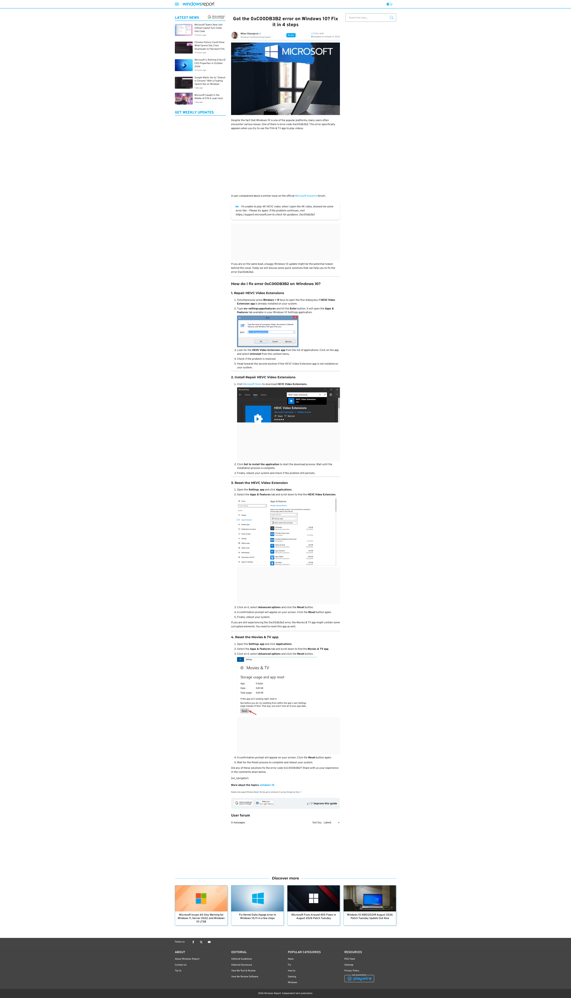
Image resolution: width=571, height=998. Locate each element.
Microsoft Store (252, 384)
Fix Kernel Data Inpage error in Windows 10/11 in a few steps (257, 916)
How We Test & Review (243, 970)
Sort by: (317, 822)
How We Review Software (244, 976)
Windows (292, 982)
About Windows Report (187, 959)
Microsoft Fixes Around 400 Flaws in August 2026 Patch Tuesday (313, 916)
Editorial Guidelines (241, 959)
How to (291, 970)
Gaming (292, 976)
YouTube (209, 942)
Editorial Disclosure (241, 964)
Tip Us (178, 970)
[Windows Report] (198, 4)
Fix (289, 964)
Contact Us (181, 964)
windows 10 (267, 785)
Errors (291, 35)
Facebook (193, 942)
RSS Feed (349, 959)
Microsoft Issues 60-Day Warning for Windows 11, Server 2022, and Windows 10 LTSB (201, 918)
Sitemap (348, 964)
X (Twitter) (201, 942)
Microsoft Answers (306, 196)
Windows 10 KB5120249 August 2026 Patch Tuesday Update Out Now (370, 916)
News (291, 959)
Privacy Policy (351, 970)
